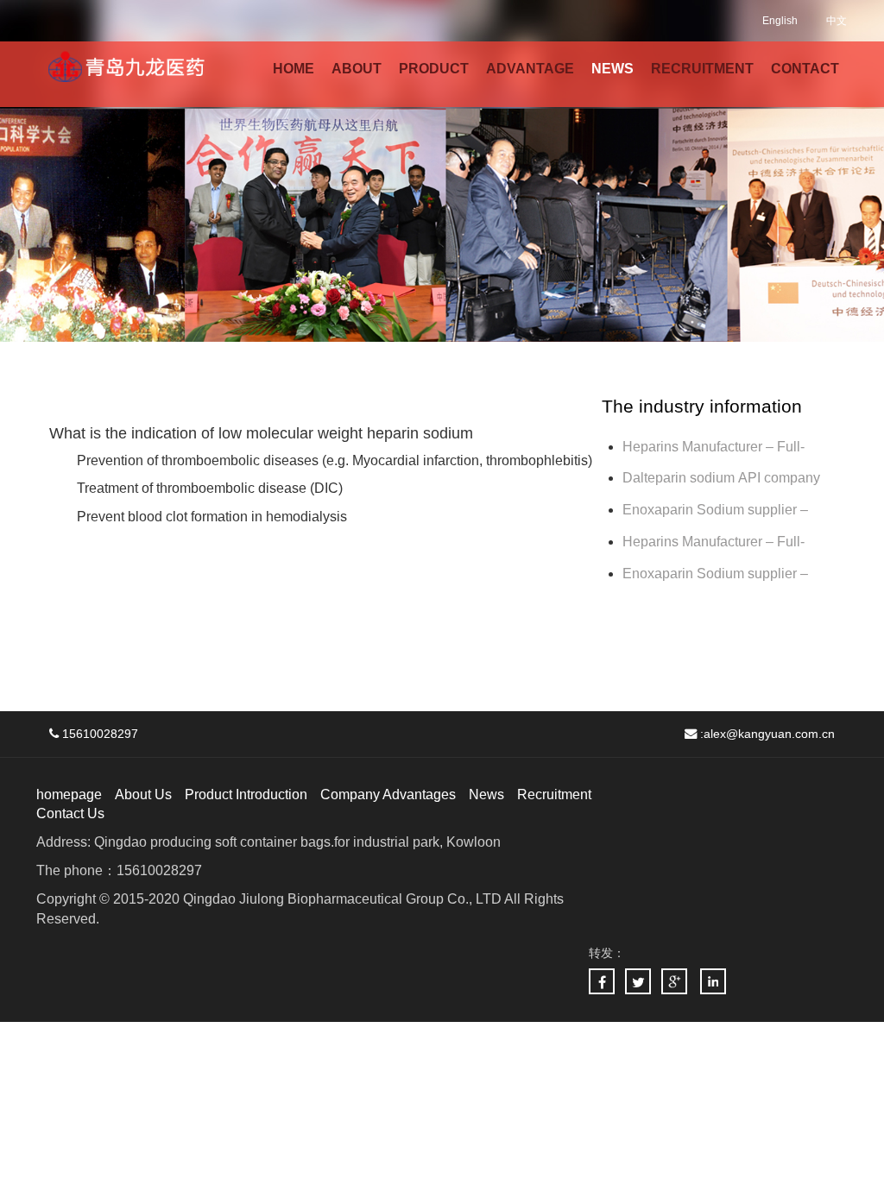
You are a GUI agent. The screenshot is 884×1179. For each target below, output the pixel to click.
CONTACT (805, 68)
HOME (293, 68)
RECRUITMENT (702, 68)
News (486, 794)
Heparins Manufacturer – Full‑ (713, 446)
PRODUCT (434, 68)
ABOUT (357, 68)
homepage (69, 794)
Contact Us (70, 813)
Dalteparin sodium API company (723, 477)
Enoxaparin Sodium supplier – (716, 509)
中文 (836, 21)
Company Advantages (388, 794)
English (780, 21)
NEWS (612, 68)
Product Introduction (246, 794)
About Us (143, 794)
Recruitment (554, 794)
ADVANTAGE (530, 68)
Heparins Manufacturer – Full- (713, 541)
